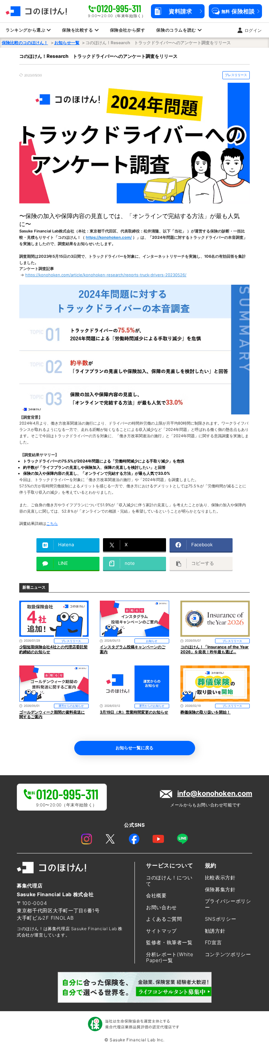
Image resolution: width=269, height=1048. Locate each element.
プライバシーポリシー (228, 904)
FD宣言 (213, 942)
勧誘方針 (215, 931)
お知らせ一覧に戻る (134, 747)
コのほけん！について (169, 880)
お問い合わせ (161, 907)
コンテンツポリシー (228, 954)
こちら (52, 523)
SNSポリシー (220, 919)
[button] (177, 11)
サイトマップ (161, 931)
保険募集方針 (220, 889)
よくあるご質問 (164, 919)
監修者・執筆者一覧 (169, 942)
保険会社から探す (127, 30)
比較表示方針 (220, 877)
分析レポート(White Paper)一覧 (169, 957)
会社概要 (156, 895)
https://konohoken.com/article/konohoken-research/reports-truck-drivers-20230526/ (105, 274)
